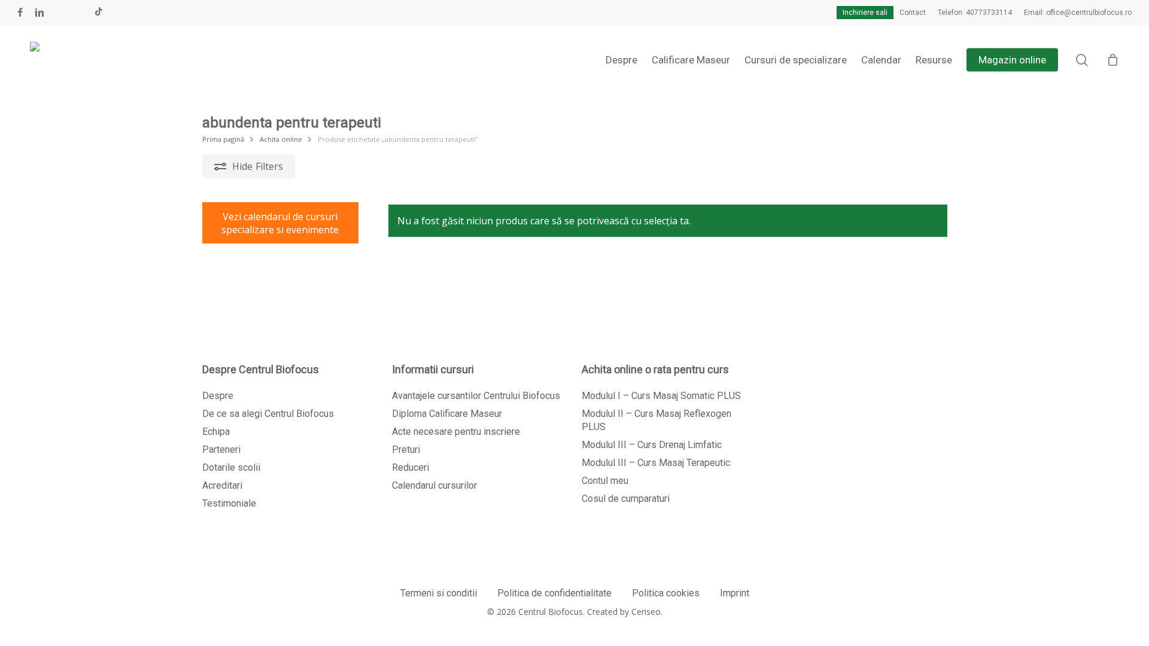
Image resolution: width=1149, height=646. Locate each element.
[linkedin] (39, 12)
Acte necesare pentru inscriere (456, 431)
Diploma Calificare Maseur (447, 413)
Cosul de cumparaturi (626, 498)
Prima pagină (223, 139)
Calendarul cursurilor (434, 485)
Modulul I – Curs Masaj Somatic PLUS (661, 395)
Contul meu (605, 480)
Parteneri (221, 449)
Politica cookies (666, 593)
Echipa (216, 431)
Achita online (281, 139)
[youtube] (59, 12)
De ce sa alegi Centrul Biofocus (268, 413)
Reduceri (410, 467)
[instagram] (79, 12)
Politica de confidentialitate (554, 593)
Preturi (406, 449)
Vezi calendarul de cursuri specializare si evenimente (280, 223)
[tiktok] (99, 12)
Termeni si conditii (438, 593)
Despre (217, 395)
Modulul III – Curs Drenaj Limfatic (652, 444)
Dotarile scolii (231, 467)
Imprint (734, 593)
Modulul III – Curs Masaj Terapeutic (656, 462)
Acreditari (222, 485)
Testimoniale (229, 503)
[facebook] (20, 12)
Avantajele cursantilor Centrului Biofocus (476, 395)
